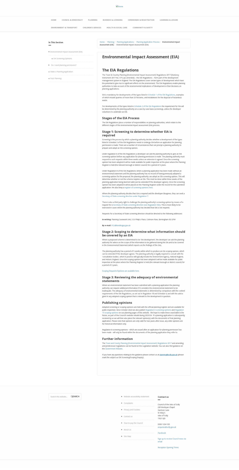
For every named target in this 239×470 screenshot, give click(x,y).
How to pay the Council (133, 423)
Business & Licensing (112, 20)
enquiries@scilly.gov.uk (167, 427)
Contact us (128, 416)
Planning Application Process (148, 42)
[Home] (119, 6)
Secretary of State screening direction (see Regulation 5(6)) (137, 205)
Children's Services (92, 27)
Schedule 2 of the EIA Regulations (147, 106)
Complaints (128, 403)
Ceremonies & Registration (141, 20)
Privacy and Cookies (132, 409)
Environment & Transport (64, 27)
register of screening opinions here (139, 187)
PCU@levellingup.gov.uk (120, 225)
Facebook (162, 433)
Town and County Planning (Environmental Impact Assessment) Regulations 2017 (139, 343)
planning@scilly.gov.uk (168, 354)
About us (127, 429)
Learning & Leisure (169, 20)
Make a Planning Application (61, 71)
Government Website (113, 348)
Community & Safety (142, 27)
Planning (92, 20)
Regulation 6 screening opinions (158, 310)
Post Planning (55, 78)
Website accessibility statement (136, 396)
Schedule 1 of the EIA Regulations (161, 95)
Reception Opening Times (168, 447)
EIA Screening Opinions (62, 58)
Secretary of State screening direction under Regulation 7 (125, 196)
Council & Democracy (72, 20)
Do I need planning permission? (63, 65)
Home (53, 20)
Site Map (127, 436)
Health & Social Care (117, 27)
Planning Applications (125, 42)
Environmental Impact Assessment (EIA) (66, 52)
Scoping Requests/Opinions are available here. (120, 271)
